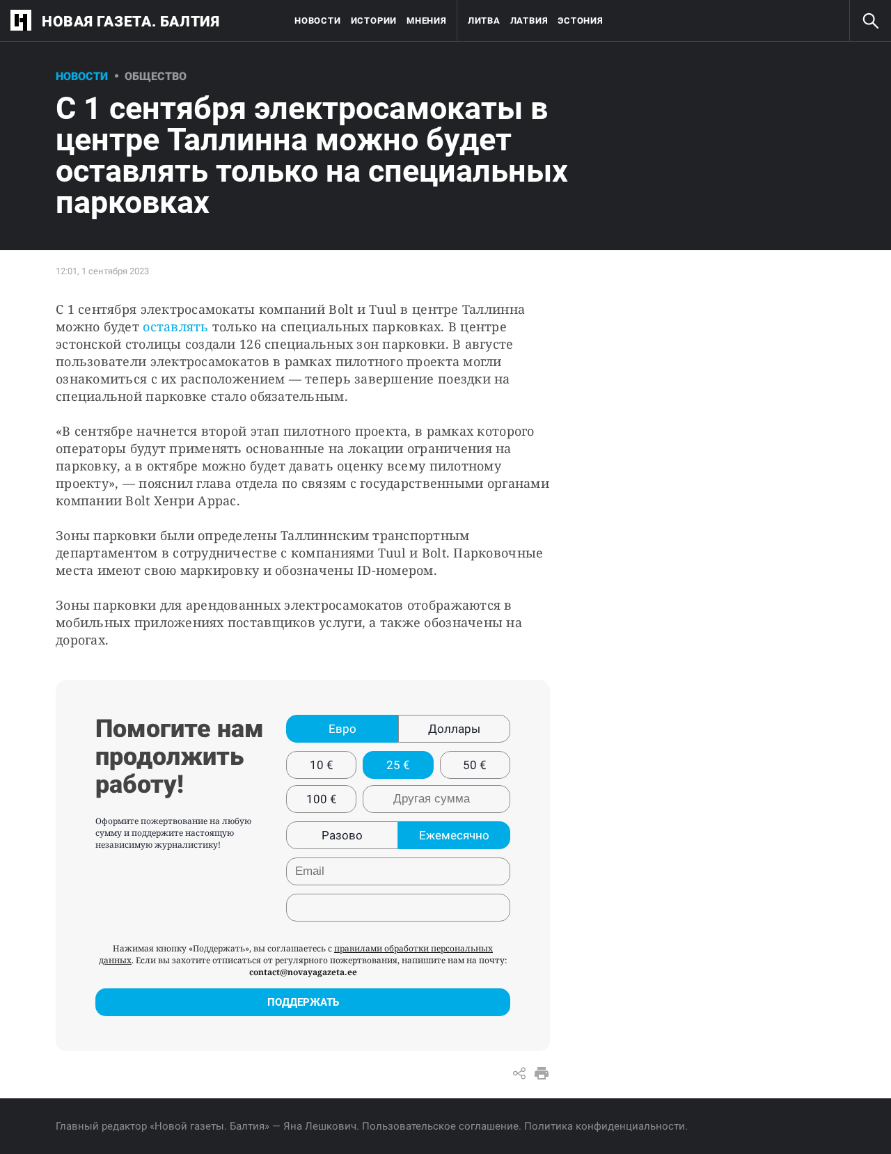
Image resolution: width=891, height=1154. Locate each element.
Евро (342, 729)
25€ (398, 765)
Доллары (454, 729)
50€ (475, 765)
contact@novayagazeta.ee (303, 972)
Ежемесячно (454, 835)
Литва (484, 20)
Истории (374, 20)
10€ (321, 765)
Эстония (580, 20)
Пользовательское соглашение (440, 1126)
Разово (342, 835)
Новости (317, 20)
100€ (321, 799)
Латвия (529, 20)
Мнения (427, 20)
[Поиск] (870, 21)
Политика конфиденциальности (604, 1126)
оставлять (175, 326)
